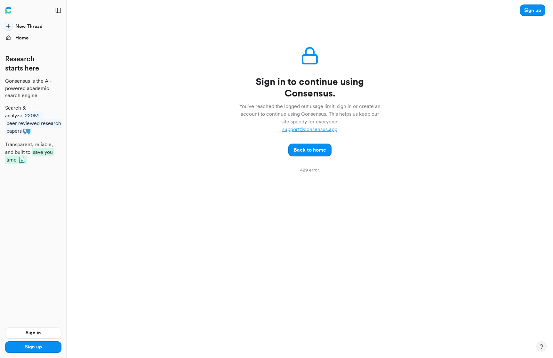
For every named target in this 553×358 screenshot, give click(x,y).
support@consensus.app (309, 129)
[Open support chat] (541, 346)
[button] (532, 10)
